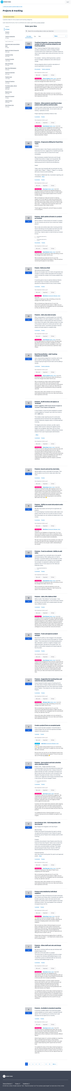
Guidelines (25, 1083)
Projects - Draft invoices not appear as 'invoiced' (47, 402)
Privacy (17, 1083)
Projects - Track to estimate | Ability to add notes (48, 552)
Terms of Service (7, 1083)
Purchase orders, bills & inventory (11, 86)
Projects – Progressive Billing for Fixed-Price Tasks (49, 142)
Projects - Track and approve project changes (46, 634)
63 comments (37, 69)
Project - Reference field (42, 268)
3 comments (37, 366)
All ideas (7, 29)
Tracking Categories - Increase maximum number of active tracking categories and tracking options (48, 44)
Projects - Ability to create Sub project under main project (49, 505)
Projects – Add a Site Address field (45, 596)
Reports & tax (8, 92)
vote (28, 47)
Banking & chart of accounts (12, 50)
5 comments (37, 116)
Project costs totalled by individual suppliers (46, 892)
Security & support (9, 96)
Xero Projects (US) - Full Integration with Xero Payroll (47, 823)
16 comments (37, 242)
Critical (53, 75)
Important (46, 75)
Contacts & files (9, 54)
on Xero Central (40, 22)
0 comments (37, 330)
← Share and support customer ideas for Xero (12, 6)
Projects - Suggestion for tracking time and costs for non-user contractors (48, 680)
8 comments (37, 179)
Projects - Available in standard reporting (48, 1008)
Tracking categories (10, 36)
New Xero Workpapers (10, 68)
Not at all (38, 75)
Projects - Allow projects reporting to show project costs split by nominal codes (48, 104)
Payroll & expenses (10, 72)
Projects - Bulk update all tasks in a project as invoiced (48, 217)
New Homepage (9, 63)
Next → (54, 1064)
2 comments (37, 784)
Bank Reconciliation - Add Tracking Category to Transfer (46, 355)
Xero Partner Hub (9, 105)
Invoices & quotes (9, 59)
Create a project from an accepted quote (47, 725)
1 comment (37, 734)
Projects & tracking (9, 81)
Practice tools (8, 77)
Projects (7, 32)
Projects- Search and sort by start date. (47, 469)
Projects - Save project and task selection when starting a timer (48, 763)
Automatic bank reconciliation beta (12, 45)
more (43, 176)
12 (49, 1064)
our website (45, 755)
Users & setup (8, 100)
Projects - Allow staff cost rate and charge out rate (48, 946)
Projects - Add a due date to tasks (45, 315)
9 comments (37, 286)
